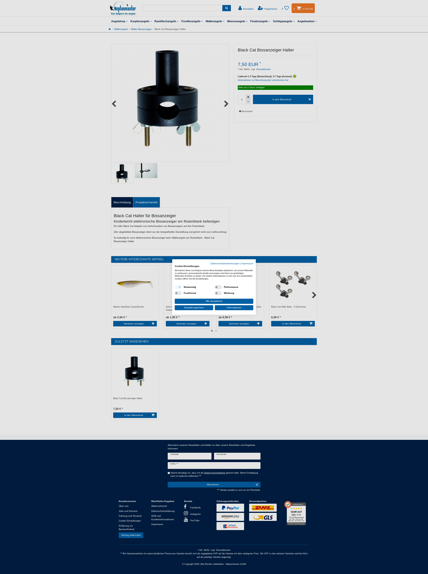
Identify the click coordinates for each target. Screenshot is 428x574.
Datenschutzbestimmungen (224, 263)
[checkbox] (178, 287)
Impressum (247, 263)
